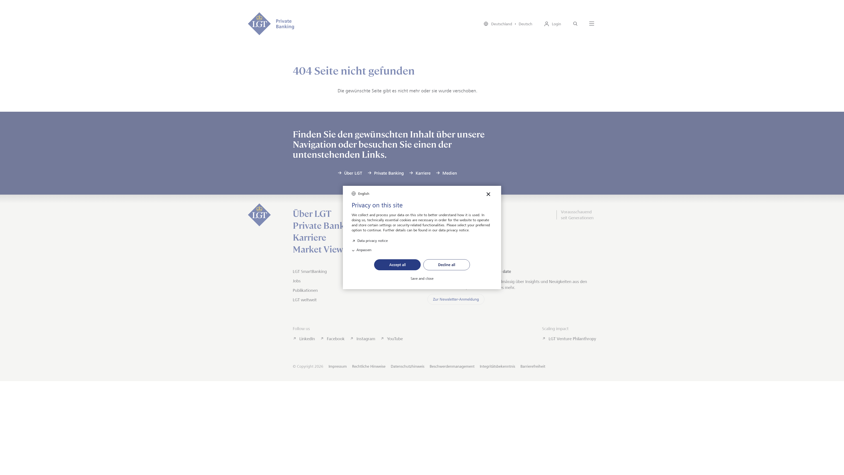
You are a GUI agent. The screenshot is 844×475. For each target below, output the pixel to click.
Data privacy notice (372, 240)
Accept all (397, 264)
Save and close (422, 278)
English (363, 194)
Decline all (446, 264)
